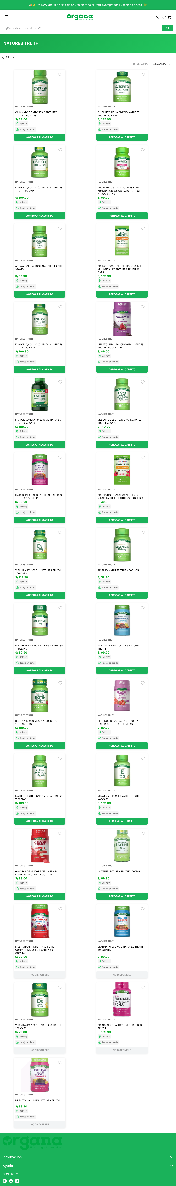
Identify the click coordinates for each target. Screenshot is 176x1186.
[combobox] (88, 28)
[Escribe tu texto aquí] (5, 1181)
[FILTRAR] (8, 57)
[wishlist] (164, 17)
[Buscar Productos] (167, 28)
